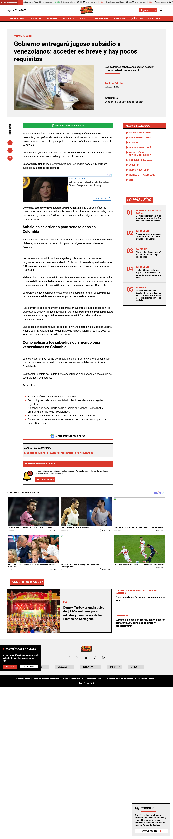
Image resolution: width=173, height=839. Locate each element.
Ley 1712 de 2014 (86, 683)
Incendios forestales (140, 160)
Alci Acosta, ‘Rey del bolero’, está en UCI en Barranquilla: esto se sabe (148, 254)
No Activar (29, 667)
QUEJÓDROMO (16, 18)
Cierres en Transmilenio (142, 175)
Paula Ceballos (116, 83)
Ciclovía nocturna (139, 170)
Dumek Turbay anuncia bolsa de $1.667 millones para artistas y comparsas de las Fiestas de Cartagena (83, 613)
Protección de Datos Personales (120, 679)
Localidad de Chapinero (141, 133)
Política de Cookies (151, 825)
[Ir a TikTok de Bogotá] (95, 657)
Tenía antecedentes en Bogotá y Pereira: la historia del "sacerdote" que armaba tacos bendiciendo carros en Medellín (148, 295)
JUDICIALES (35, 18)
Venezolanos (86, 453)
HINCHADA (68, 18)
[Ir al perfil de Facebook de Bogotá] (69, 657)
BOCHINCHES (101, 18)
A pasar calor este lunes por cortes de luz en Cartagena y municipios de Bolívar (149, 236)
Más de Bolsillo (27, 582)
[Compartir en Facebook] (10, 142)
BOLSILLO (84, 18)
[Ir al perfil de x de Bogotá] (77, 657)
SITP (131, 180)
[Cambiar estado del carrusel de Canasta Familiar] (20, 2)
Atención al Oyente (93, 679)
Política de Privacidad (71, 679)
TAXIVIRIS (52, 18)
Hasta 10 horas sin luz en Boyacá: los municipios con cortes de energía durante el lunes (148, 274)
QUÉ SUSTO (137, 18)
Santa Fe (133, 142)
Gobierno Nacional (36, 453)
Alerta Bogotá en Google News (70, 436)
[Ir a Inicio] (86, 10)
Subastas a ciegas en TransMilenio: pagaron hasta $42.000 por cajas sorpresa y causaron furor (140, 622)
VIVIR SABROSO (156, 18)
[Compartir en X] (10, 150)
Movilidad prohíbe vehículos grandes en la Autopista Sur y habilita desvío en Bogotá (148, 218)
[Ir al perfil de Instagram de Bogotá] (86, 657)
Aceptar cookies (149, 831)
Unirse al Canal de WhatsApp (69, 125)
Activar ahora (45, 479)
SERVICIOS (119, 18)
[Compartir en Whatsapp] (10, 158)
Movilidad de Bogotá (140, 147)
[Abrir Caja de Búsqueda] (161, 10)
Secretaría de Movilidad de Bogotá (140, 153)
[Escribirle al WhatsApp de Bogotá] (103, 657)
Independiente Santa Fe (141, 138)
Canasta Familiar (9, 2)
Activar (10, 666)
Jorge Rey (134, 165)
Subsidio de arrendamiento (63, 453)
